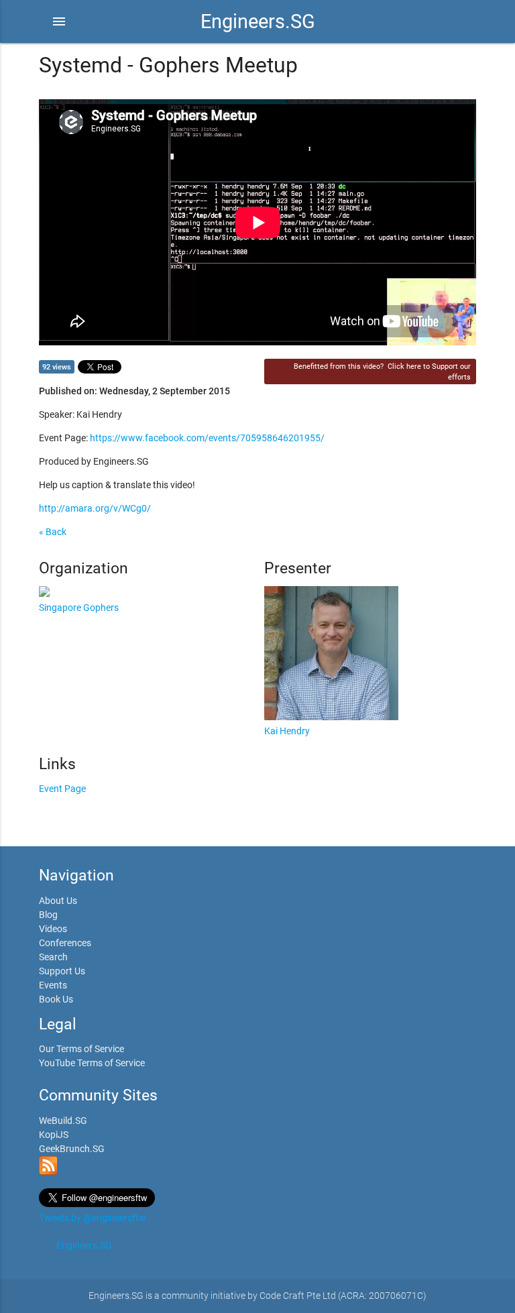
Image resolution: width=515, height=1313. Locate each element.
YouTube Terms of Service (92, 1063)
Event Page (62, 788)
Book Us (56, 999)
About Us (58, 900)
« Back (52, 531)
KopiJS (53, 1134)
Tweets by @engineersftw (92, 1217)
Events (53, 985)
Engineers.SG (258, 21)
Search (53, 957)
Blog (48, 914)
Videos (53, 928)
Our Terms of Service (81, 1048)
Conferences (65, 942)
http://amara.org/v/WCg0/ (95, 508)
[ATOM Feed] (48, 1171)
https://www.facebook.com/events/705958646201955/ (207, 438)
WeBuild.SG (63, 1120)
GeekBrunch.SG (72, 1148)
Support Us (62, 971)
